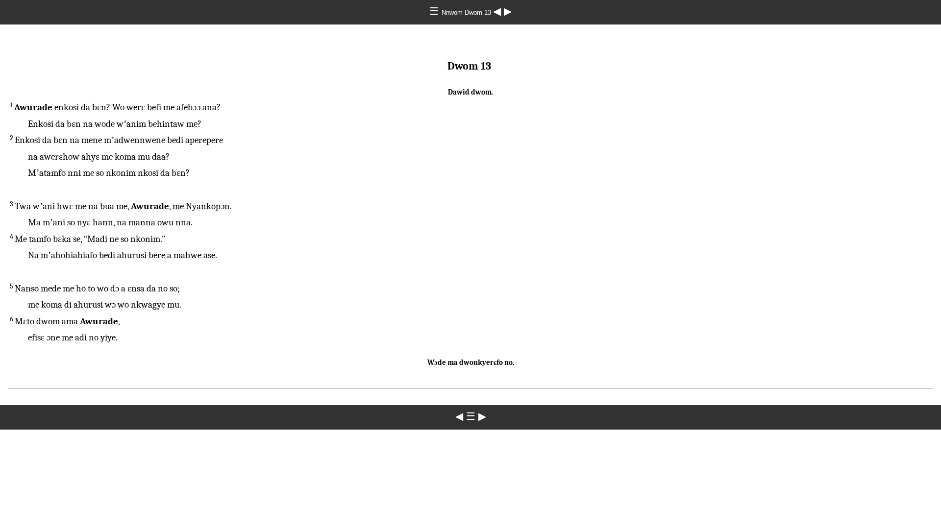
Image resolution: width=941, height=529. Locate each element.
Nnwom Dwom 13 (467, 12)
